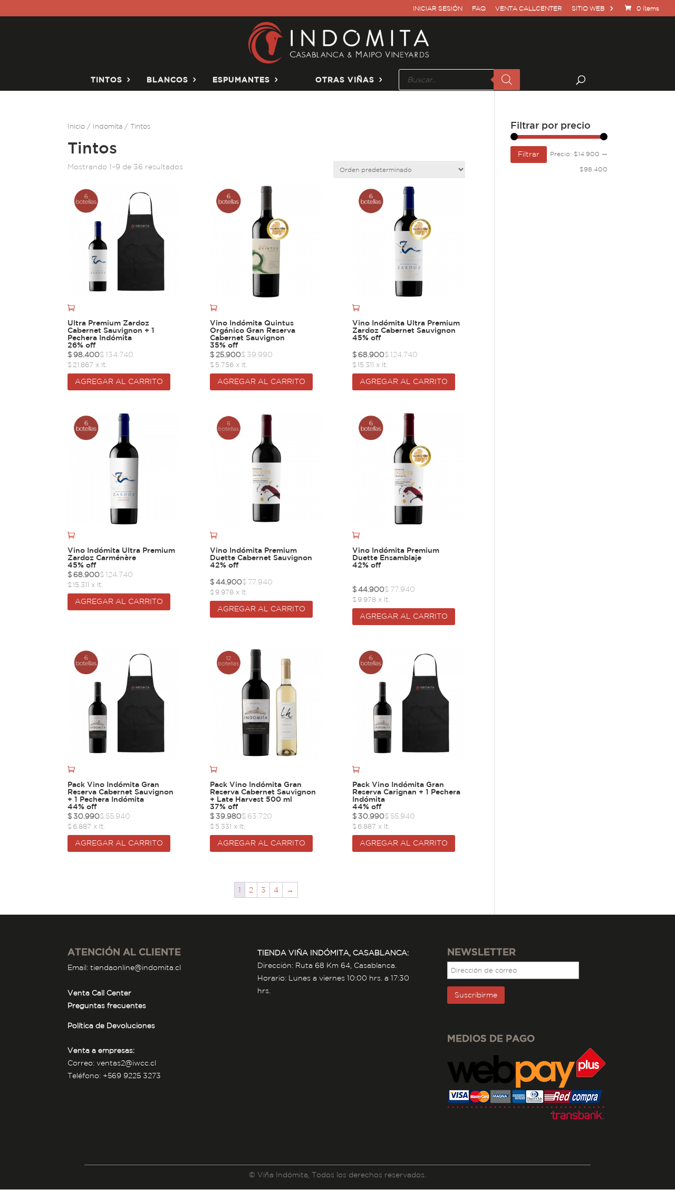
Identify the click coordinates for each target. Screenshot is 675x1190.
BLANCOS (167, 80)
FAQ (479, 8)
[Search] (507, 79)
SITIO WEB (588, 8)
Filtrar (528, 154)
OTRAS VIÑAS (344, 80)
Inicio (76, 126)
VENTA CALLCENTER (528, 8)
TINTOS (106, 80)
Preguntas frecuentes (107, 1005)
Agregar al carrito (119, 381)
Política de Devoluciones (111, 1025)
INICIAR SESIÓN (437, 8)
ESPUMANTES (241, 80)
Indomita (107, 126)
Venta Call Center (99, 993)
